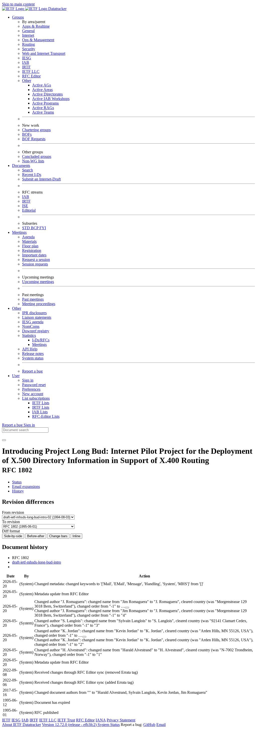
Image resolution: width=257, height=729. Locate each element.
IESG (26, 58)
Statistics (29, 335)
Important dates (34, 255)
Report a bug (32, 371)
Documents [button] (21, 165)
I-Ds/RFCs (40, 340)
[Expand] (127, 607)
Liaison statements (36, 317)
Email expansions (26, 486)
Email (161, 724)
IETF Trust (66, 720)
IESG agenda (32, 322)
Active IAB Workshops (51, 99)
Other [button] (16, 308)
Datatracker (57, 9)
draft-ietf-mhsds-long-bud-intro (36, 562)
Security (28, 49)
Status (17, 482)
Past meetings (33, 299)
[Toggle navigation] (4, 440)
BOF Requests (33, 139)
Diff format (11, 531)
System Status (109, 724)
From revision (13, 512)
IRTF (26, 67)
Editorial (29, 210)
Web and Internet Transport (43, 53)
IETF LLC (30, 71)
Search (27, 170)
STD (26, 228)
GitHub (149, 724)
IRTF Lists (40, 407)
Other (26, 80)
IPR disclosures (34, 313)
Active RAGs (43, 108)
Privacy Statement (121, 720)
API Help (29, 349)
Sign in (27, 380)
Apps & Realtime (36, 26)
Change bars (58, 536)
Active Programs (45, 103)
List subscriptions (36, 398)
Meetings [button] (19, 232)
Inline (76, 536)
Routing (28, 44)
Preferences (31, 389)
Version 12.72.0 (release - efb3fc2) (70, 724)
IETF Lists (40, 403)
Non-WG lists (33, 161)
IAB (25, 62)
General (28, 31)
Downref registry (35, 331)
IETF (6, 720)
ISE (25, 206)
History (18, 491)
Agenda (28, 237)
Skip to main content (18, 4)
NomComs (30, 326)
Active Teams (43, 112)
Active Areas (42, 89)
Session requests (35, 264)
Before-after (35, 536)
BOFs (27, 134)
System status (32, 358)
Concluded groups (36, 156)
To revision (11, 522)
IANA (101, 720)
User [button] (16, 376)
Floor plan (30, 246)
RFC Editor (31, 76)
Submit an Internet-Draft (41, 179)
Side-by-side (13, 536)
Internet (28, 35)
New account (32, 394)
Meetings (39, 344)
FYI (42, 228)
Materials (29, 241)
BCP (35, 228)
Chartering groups (36, 130)
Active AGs (41, 85)
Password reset (34, 385)
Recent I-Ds (31, 174)
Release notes (33, 353)
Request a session (36, 259)
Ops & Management (38, 40)
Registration (31, 250)
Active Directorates (47, 94)
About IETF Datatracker (21, 724)
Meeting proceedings (38, 304)
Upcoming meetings (38, 282)
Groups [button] (18, 17)
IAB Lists (40, 412)
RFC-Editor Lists (45, 416)
